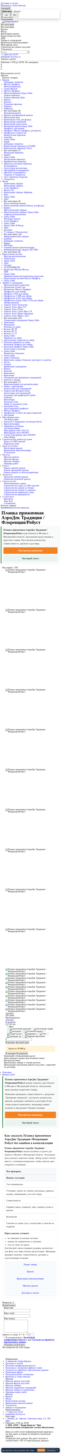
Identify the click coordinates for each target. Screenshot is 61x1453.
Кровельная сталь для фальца (17, 119)
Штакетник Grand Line (14, 287)
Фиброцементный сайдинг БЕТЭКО (21, 250)
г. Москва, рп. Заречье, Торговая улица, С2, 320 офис (27, 1419)
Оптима (7, 265)
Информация (11, 1359)
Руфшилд (8, 108)
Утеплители (9, 452)
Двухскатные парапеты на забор (19, 340)
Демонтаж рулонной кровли (17, 479)
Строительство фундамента (17, 494)
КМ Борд (8, 245)
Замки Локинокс (12, 358)
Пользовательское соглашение (19, 1374)
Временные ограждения (15, 366)
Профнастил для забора (15, 291)
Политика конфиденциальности (20, 1365)
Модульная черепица (13, 153)
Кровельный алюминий (15, 122)
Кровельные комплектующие (17, 450)
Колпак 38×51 (10, 331)
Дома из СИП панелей (14, 441)
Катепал (7, 102)
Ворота (7, 369)
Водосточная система (12, 254)
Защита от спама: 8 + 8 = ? (14, 1334)
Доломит (8, 230)
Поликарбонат (10, 166)
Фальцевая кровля (12, 113)
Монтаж (6, 455)
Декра (7, 141)
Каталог (9, 1394)
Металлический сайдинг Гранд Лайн (21, 212)
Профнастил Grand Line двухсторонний (22, 413)
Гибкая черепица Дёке (14, 97)
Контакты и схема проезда (13, 5)
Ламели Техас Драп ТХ (15, 307)
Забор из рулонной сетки (16, 404)
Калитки (8, 371)
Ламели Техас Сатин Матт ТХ (18, 311)
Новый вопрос (9, 1305)
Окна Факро (9, 437)
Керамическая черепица (15, 161)
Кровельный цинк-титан (15, 124)
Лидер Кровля (10, 89)
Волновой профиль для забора (18, 344)
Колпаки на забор (12, 327)
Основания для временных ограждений (22, 377)
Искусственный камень (15, 203)
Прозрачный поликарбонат (16, 170)
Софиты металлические (15, 214)
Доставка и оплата (9, 3)
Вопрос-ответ (8, 1074)
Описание (7, 1072)
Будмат (7, 155)
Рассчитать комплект (30, 550)
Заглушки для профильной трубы (19, 395)
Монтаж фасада (11, 459)
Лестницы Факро (12, 428)
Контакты (8, 499)
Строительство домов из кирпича (20, 490)
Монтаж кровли (11, 457)
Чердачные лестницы (14, 426)
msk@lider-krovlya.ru (10, 57)
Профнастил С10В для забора (18, 296)
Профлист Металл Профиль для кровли (22, 130)
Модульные (9, 325)
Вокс (6, 194)
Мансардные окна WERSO (16, 433)
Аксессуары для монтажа (15, 168)
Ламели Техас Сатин (13, 309)
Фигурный (9, 415)
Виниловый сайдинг (13, 186)
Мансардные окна (10, 417)
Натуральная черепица (14, 159)
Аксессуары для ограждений (17, 393)
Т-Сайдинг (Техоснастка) (16, 232)
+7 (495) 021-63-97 (9, 54)
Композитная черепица (15, 135)
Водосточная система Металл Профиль (22, 278)
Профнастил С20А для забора (18, 298)
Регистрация (7, 19)
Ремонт (5, 466)
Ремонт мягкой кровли (14, 468)
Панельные (9, 322)
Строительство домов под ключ (17, 439)
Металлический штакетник (16, 285)
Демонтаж (7, 474)
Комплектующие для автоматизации (21, 384)
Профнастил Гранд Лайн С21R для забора (23, 300)
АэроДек (8, 137)
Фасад (5, 181)
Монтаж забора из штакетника (19, 1390)
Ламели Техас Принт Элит (16, 316)
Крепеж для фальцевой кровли (18, 115)
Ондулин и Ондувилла (14, 175)
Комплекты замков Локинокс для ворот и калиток (27, 360)
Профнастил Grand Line (15, 133)
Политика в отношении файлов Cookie (23, 1368)
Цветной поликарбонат (15, 172)
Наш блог (8, 501)
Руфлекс (8, 106)
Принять (41, 1450)
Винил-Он (9, 190)
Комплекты (9, 373)
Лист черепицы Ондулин (16, 177)
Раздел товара (30, 1264)
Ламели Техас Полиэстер (15, 305)
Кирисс (7, 208)
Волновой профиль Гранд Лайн (19, 347)
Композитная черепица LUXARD (19, 146)
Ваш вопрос (9, 1318)
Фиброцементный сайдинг (16, 236)
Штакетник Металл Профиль (17, 289)
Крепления (9, 375)
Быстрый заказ (30, 558)
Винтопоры (9, 399)
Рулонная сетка (11, 402)
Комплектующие (12, 424)
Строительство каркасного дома (19, 492)
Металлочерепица (12, 86)
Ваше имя (8, 1308)
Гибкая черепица (12, 95)
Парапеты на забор (13, 338)
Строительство (9, 481)
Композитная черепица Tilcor (18, 148)
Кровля (5, 80)
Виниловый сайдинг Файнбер (18, 192)
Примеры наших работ (16, 1392)
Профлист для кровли (14, 128)
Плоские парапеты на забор (17, 342)
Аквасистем (9, 258)
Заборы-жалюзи (11, 302)
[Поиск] (30, 52)
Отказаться (51, 1450)
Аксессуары (9, 355)
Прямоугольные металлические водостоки (23, 276)
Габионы (8, 397)
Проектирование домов (15, 483)
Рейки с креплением (13, 386)
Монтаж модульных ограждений (20, 1388)
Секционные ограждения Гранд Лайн (21, 320)
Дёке (6, 199)
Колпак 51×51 (10, 333)
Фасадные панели (12, 219)
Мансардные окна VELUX (16, 430)
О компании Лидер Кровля (18, 1361)
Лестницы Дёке (11, 419)
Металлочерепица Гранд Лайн (18, 93)
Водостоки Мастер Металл (16, 269)
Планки (7, 364)
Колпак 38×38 (10, 329)
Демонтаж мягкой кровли (16, 477)
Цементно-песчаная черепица (18, 164)
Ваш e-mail (9, 1313)
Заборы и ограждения (12, 283)
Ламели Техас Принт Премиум (18, 313)
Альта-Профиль (11, 188)
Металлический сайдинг (15, 210)
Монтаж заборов (12, 461)
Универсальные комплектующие (19, 247)
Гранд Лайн (9, 139)
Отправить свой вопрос (14, 1345)
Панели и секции (12, 380)
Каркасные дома (11, 444)
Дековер (8, 239)
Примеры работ (11, 463)
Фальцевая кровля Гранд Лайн (18, 126)
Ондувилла (9, 179)
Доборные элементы (13, 82)
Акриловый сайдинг (13, 183)
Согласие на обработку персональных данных (26, 1370)
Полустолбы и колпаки (14, 349)
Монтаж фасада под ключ (17, 1383)
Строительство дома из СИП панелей (21, 485)
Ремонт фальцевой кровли (16, 470)
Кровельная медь (12, 117)
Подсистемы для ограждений (17, 388)
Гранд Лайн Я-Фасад (13, 225)
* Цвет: (10, 1026)
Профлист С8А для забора (16, 294)
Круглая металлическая (14, 256)
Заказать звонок (8, 59)
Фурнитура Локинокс (14, 353)
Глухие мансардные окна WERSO (20, 435)
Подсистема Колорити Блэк (17, 391)
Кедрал (7, 243)
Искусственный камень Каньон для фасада (24, 205)
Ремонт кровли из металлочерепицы (21, 472)
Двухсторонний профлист (16, 408)
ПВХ (6, 272)
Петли (7, 362)
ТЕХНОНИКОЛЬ (12, 267)
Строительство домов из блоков (19, 488)
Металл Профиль (12, 84)
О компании (8, 497)
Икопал (7, 100)
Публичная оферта (14, 1372)
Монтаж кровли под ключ (17, 1381)
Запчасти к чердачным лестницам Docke (23, 422)
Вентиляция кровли (13, 448)
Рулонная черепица (13, 104)
